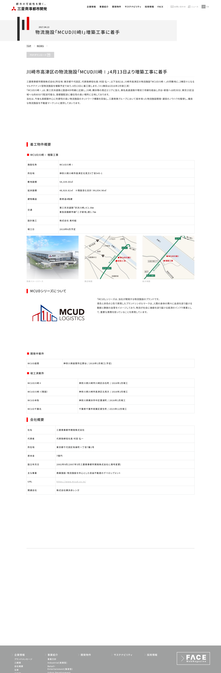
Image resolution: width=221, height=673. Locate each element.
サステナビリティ (133, 6)
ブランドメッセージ (23, 659)
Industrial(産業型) (57, 662)
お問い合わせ (180, 6)
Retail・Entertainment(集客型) (60, 667)
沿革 (16, 669)
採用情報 (149, 6)
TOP (29, 45)
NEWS (40, 45)
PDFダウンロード (38, 54)
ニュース (194, 6)
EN (207, 6)
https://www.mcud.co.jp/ (71, 481)
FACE (160, 6)
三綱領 (17, 662)
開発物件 (116, 6)
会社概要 (18, 666)
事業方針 (52, 659)
